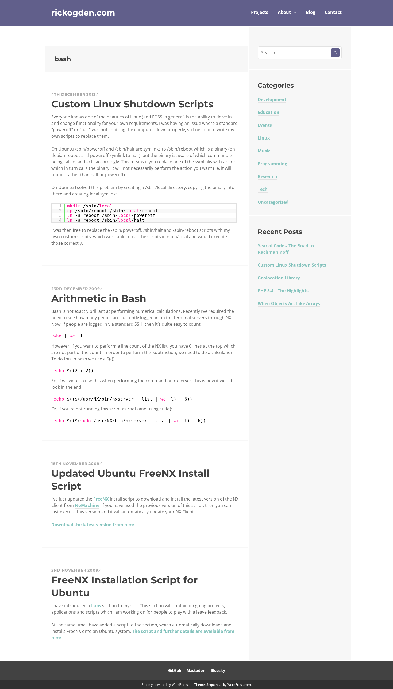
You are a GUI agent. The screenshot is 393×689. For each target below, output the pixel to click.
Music (264, 151)
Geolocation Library (279, 278)
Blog (310, 12)
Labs (96, 606)
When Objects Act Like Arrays (289, 303)
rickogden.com (83, 13)
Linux (264, 138)
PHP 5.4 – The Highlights (283, 291)
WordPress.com (239, 684)
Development (272, 99)
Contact (333, 12)
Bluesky (218, 670)
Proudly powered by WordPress (164, 684)
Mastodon (196, 670)
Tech (263, 189)
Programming (272, 164)
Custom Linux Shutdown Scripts (132, 104)
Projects (259, 12)
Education (268, 112)
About (284, 12)
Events (265, 125)
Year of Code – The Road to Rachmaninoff (286, 249)
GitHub (174, 670)
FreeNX (101, 499)
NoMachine (87, 505)
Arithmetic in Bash (98, 298)
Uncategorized (273, 202)
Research (267, 176)
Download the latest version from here (92, 525)
